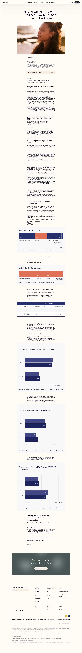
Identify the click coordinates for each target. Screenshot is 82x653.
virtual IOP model (37, 191)
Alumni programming (38, 597)
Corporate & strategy (62, 592)
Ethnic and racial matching (31, 122)
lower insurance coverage (40, 109)
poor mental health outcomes (38, 132)
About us (47, 2)
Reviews (36, 607)
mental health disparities (47, 135)
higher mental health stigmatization (45, 102)
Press (60, 607)
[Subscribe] (46, 568)
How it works (35, 2)
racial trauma (33, 123)
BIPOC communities (50, 588)
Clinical (60, 588)
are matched (43, 160)
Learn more (52, 72)
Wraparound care (37, 592)
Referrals (52, 2)
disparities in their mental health (43, 95)
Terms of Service (18, 619)
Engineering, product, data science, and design (64, 594)
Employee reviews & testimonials (64, 597)
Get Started (77, 2)
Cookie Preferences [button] (41, 621)
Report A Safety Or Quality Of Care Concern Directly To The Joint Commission (52, 619)
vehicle (48, 191)
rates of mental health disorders (36, 134)
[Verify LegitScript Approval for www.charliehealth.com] (69, 616)
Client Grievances (67, 619)
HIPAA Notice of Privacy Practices (37, 619)
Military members (49, 594)
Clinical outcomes (37, 606)
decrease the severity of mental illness (44, 163)
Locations (60, 610)
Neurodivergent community (51, 595)
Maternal (48, 591)
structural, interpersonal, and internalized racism (44, 99)
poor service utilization (40, 104)
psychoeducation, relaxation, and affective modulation (36, 186)
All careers (60, 596)
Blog (47, 606)
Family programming (38, 598)
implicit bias (29, 103)
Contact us (60, 609)
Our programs (29, 2)
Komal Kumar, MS (32, 62)
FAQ (47, 609)
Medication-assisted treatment (51, 592)
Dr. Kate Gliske (38, 72)
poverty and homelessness (31, 111)
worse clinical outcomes (35, 135)
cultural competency (41, 121)
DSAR (64, 619)
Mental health (37, 588)
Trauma (48, 598)
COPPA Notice (23, 619)
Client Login (71, 2)
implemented (31, 131)
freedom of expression (38, 168)
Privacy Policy (14, 619)
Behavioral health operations (63, 591)
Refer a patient (37, 601)
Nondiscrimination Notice (29, 619)
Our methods (37, 595)
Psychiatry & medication (50, 597)
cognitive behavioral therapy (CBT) (35, 173)
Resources (41, 2)
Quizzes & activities (50, 607)
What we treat (37, 594)
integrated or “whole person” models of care (38, 124)
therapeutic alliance (37, 170)
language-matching (48, 166)
